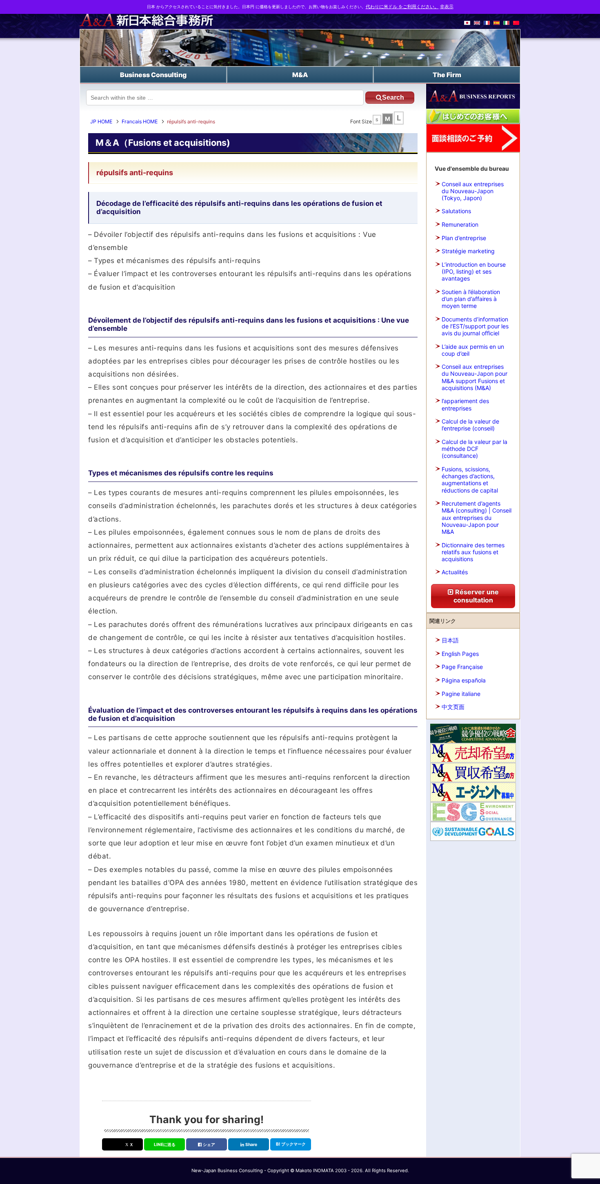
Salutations (456, 210)
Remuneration (460, 224)
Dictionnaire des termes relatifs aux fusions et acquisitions (473, 552)
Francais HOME (140, 121)
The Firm (447, 75)
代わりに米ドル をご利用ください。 (402, 6)
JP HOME (101, 121)
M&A (300, 75)
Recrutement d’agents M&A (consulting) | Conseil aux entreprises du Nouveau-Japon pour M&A (476, 517)
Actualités (455, 572)
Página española (464, 680)
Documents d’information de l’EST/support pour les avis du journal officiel (475, 326)
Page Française (462, 666)
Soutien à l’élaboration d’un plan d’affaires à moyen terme (471, 298)
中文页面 (453, 706)
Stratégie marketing (468, 251)
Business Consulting (153, 75)
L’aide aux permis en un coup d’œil (473, 350)
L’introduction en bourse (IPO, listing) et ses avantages (474, 271)
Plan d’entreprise (464, 237)
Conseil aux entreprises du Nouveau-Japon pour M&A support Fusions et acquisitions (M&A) (474, 377)
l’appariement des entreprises (465, 404)
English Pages (460, 653)
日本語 (450, 640)
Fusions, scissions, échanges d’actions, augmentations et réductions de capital (470, 480)
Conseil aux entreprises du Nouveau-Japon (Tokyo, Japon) (473, 191)
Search (393, 97)
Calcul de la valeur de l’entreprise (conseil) (470, 425)
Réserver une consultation (476, 596)
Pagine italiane (461, 693)
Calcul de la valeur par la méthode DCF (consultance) (474, 448)
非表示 (446, 6)
